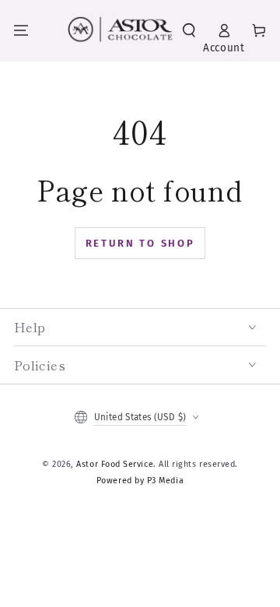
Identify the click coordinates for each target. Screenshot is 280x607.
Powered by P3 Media (140, 480)
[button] (189, 31)
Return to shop (140, 243)
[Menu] (21, 31)
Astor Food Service (114, 464)
